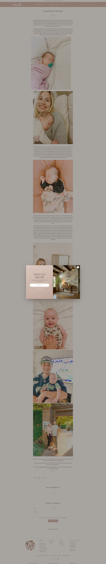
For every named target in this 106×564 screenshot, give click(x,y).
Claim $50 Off (39, 285)
